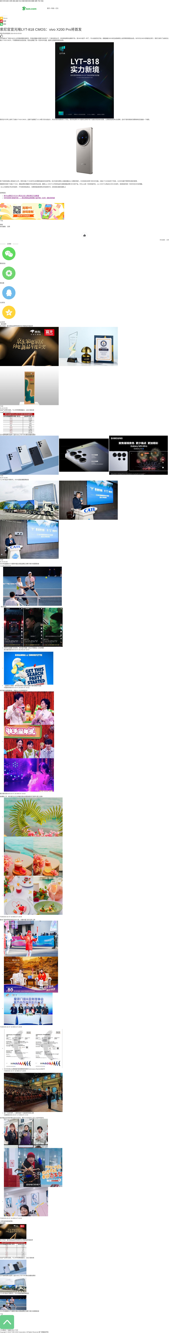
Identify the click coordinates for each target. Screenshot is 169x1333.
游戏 (14, 1)
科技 (42, 1)
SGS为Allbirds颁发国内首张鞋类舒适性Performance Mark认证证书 (24, 1069)
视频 (26, 1)
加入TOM (15, 1330)
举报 (1, 224)
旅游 (17, 1)
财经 (29, 1)
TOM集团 (3, 1330)
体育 (10, 1)
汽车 (39, 1)
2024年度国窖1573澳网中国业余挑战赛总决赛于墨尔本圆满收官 (19, 563)
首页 (1, 1)
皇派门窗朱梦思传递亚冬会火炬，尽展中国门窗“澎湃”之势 (17, 919)
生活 (20, 1)
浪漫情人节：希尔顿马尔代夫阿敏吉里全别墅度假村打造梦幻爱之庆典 (21, 796)
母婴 (23, 1)
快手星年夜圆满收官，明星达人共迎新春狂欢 (13, 690)
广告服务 (9, 1330)
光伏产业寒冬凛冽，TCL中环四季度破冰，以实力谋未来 (17, 410)
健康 (32, 1)
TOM (1, 412)
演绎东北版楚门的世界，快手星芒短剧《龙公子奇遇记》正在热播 (24, 648)
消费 (35, 1)
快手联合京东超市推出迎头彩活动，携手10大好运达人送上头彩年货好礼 (22, 1118)
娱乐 (7, 1)
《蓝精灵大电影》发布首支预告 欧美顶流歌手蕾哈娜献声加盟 (22, 685)
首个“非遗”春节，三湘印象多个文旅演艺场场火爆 (19, 1113)
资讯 (4, 1)
